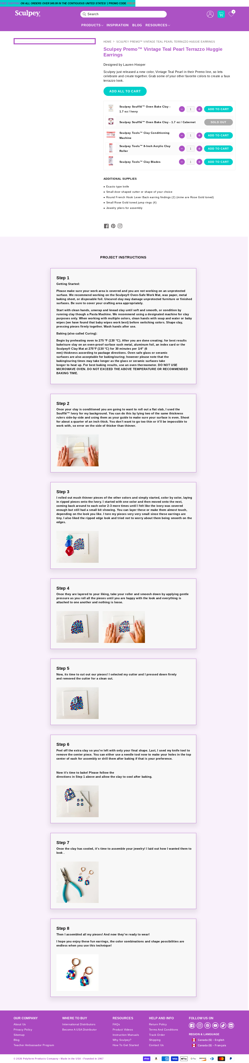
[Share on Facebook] (106, 226)
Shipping (155, 1039)
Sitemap (19, 1034)
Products (91, 25)
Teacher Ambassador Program (34, 1045)
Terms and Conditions (163, 1029)
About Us (20, 1024)
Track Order (157, 1034)
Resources (156, 25)
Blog (137, 25)
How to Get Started (126, 1045)
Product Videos (123, 1029)
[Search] (84, 14)
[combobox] (123, 14)
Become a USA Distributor (79, 1029)
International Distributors (79, 1024)
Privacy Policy (23, 1029)
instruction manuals (126, 1034)
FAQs (116, 1024)
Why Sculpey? (122, 1039)
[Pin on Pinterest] (113, 226)
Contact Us (156, 1045)
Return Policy (158, 1024)
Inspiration (118, 25)
